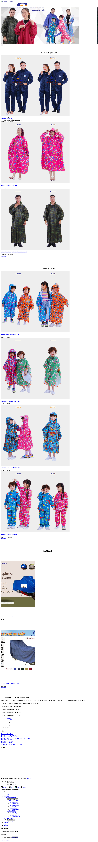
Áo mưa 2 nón (13, 808)
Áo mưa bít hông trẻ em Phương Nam (10, 468)
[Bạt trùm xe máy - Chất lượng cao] (18, 681)
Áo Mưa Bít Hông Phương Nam (9, 185)
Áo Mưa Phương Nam (10, 797)
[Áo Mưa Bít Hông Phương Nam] (35, 182)
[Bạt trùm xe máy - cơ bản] (18, 614)
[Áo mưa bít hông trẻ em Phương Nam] (35, 465)
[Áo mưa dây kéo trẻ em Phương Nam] (35, 332)
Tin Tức (6, 824)
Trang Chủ (7, 795)
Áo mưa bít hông (14, 803)
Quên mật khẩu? (5, 840)
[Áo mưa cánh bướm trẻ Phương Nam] (35, 398)
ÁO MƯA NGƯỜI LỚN (12, 801)
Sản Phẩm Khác (8, 818)
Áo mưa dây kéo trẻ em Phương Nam (10, 334)
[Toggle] (13, 818)
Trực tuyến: (10, 781)
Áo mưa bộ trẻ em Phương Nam (9, 534)
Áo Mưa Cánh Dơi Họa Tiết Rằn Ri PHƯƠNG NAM (14, 252)
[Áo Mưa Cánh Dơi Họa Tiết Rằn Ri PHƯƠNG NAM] (35, 249)
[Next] (2, 45)
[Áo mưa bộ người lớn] (35, 116)
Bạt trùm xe (10, 821)
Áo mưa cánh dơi (14, 805)
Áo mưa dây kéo (14, 802)
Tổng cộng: (10, 784)
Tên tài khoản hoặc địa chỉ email (9, 831)
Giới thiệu (6, 796)
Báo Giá (6, 822)
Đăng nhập (14, 837)
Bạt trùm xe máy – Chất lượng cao (10, 683)
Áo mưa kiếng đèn (14, 809)
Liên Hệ (6, 825)
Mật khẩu (3, 834)
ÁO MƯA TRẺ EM (11, 811)
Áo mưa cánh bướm (15, 816)
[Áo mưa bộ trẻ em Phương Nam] (35, 532)
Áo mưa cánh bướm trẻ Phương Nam (10, 401)
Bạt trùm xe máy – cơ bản (7, 617)
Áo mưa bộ (13, 806)
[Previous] (1, 45)
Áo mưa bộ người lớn (6, 118)
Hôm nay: (9, 783)
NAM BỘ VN (29, 778)
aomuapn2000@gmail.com (9, 719)
